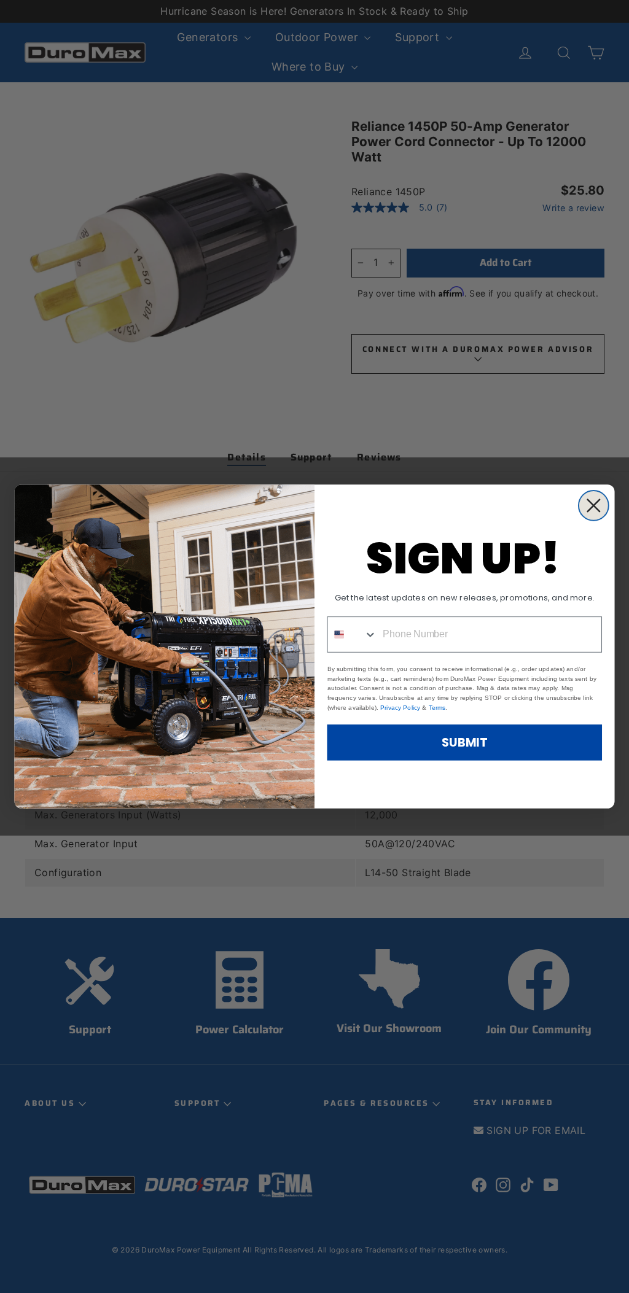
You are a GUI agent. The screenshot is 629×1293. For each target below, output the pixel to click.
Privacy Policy (400, 707)
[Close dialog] (594, 506)
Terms (437, 707)
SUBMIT (465, 742)
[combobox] (352, 634)
